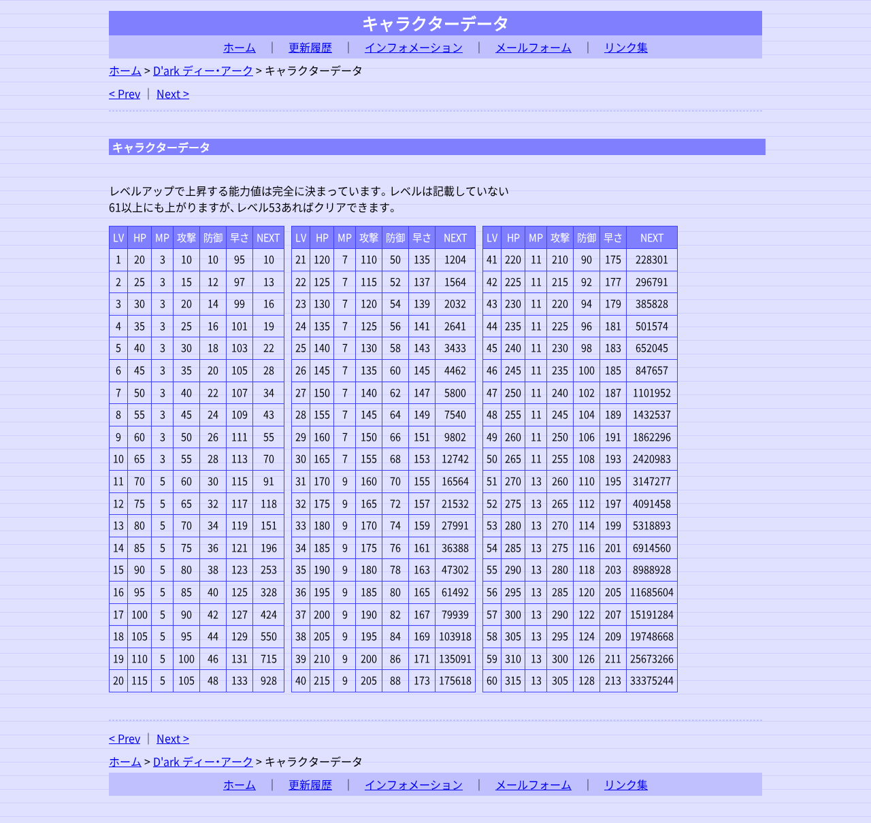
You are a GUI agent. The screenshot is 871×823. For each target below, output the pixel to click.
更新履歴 (310, 47)
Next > (173, 93)
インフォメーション (414, 47)
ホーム (239, 47)
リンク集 (626, 47)
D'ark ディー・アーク (203, 70)
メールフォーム (533, 47)
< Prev (124, 93)
